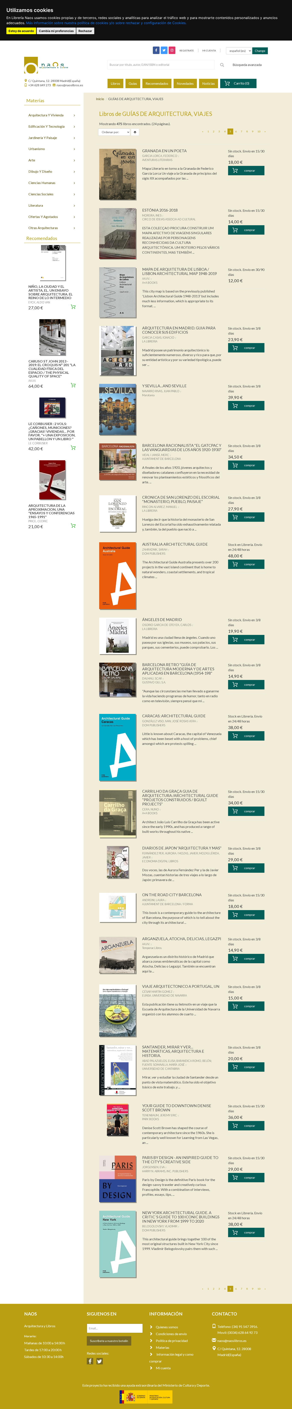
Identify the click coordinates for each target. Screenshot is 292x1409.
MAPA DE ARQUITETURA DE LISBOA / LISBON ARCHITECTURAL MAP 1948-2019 (179, 271)
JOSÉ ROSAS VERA (184, 721)
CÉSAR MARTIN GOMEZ (157, 991)
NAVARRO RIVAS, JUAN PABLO (160, 391)
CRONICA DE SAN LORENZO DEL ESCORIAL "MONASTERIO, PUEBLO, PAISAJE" (181, 499)
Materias (162, 1347)
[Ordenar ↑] (135, 132)
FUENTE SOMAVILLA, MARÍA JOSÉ (163, 1064)
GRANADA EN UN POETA (164, 150)
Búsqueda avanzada (247, 65)
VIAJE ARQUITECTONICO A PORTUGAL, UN (180, 986)
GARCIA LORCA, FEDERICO (159, 156)
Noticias (208, 83)
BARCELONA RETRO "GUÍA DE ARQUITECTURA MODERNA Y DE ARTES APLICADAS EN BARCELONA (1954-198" (178, 668)
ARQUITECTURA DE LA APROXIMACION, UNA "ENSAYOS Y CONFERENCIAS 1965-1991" (51, 511)
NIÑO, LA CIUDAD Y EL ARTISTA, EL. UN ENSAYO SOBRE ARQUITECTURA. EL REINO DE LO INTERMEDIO (50, 292)
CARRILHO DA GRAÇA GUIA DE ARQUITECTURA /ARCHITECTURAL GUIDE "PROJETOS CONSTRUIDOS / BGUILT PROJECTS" (180, 797)
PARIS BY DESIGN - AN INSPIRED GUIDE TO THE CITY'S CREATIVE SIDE (180, 1159)
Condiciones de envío (171, 1334)
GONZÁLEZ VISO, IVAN (156, 721)
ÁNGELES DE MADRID (162, 619)
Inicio (100, 99)
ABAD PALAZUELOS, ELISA (158, 1061)
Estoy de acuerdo (21, 31)
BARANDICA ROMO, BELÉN (193, 1061)
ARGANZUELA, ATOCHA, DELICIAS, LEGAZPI (181, 938)
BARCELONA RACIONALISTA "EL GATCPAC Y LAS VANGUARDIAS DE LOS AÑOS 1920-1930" (181, 447)
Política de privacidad (172, 1341)
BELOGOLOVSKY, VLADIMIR (159, 1226)
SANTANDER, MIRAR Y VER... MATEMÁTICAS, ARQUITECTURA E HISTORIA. (173, 1051)
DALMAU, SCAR (152, 678)
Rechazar (85, 31)
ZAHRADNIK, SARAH (154, 549)
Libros (115, 83)
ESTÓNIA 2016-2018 (160, 210)
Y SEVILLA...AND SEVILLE (164, 385)
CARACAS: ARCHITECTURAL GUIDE (174, 715)
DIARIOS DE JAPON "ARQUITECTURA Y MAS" (181, 848)
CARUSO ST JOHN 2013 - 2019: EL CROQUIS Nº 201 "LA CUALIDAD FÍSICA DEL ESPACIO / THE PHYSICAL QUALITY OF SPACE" (51, 368)
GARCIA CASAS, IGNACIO (158, 337)
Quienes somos (167, 1327)
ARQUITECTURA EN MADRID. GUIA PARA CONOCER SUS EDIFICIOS (178, 330)
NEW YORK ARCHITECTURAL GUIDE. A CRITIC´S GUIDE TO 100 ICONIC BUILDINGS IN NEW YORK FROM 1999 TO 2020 (180, 1216)
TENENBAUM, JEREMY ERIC (159, 1115)
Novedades (185, 83)
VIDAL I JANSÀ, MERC (155, 455)
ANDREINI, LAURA (153, 900)
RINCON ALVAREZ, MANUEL (159, 507)
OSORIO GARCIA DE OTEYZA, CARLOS (166, 625)
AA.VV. (146, 278)
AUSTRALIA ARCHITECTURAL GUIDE (175, 544)
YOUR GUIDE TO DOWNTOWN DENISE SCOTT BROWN (176, 1107)
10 (258, 131)
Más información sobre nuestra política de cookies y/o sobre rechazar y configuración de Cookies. (106, 23)
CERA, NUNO (150, 809)
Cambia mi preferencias (56, 31)
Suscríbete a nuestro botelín (109, 1341)
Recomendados (157, 83)
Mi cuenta (163, 1368)
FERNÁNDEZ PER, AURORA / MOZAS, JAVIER (170, 853)
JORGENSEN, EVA (153, 1167)
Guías (133, 83)
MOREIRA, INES (151, 215)
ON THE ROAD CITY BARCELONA (172, 894)
